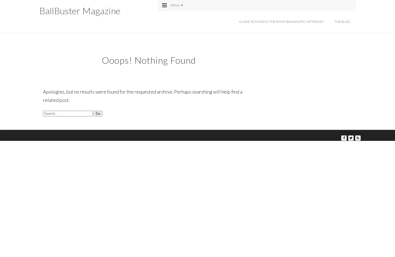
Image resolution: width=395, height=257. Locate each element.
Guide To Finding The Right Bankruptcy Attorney (281, 22)
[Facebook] (344, 138)
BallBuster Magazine (79, 10)
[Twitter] (351, 138)
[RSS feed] (358, 138)
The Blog (342, 22)
